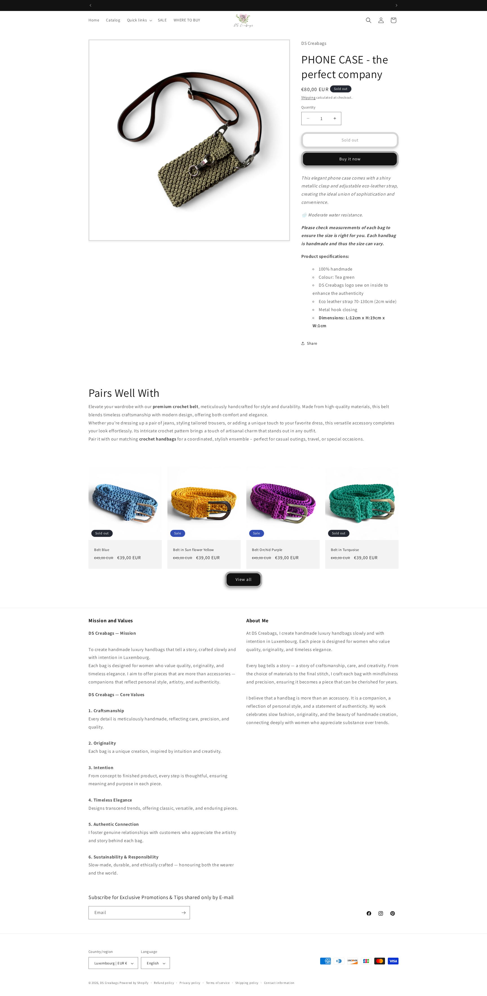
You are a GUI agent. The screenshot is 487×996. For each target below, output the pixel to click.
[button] (139, 20)
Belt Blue (101, 550)
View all (244, 579)
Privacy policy (190, 983)
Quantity (308, 107)
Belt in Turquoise (345, 550)
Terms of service (218, 983)
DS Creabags (109, 983)
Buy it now (350, 158)
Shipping (308, 97)
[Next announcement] (396, 5)
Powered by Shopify (134, 983)
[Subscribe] (183, 912)
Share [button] (312, 343)
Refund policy (164, 983)
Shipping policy (247, 983)
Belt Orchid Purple (267, 550)
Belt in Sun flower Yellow (193, 550)
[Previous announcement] (90, 5)
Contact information (279, 983)
